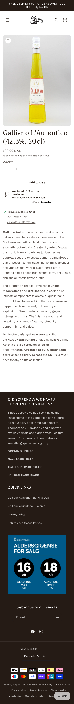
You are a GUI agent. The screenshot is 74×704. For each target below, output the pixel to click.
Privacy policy (18, 690)
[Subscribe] (58, 617)
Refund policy (63, 684)
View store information (21, 222)
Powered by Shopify (42, 684)
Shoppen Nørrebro (21, 684)
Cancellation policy (35, 696)
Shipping (22, 156)
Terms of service (38, 690)
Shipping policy (58, 690)
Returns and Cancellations (25, 523)
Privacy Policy (16, 514)
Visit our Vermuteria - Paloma (26, 506)
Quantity (8, 162)
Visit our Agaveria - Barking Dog (28, 497)
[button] (7, 20)
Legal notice (15, 696)
